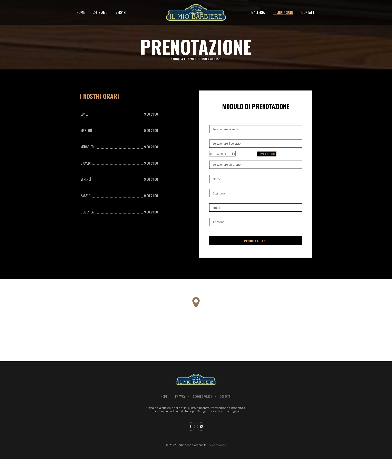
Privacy (180, 396)
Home (81, 13)
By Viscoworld (216, 445)
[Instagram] (201, 426)
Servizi (121, 13)
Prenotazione (283, 12)
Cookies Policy (202, 396)
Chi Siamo (100, 13)
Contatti (308, 13)
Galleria (258, 13)
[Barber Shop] (196, 6)
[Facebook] (191, 426)
